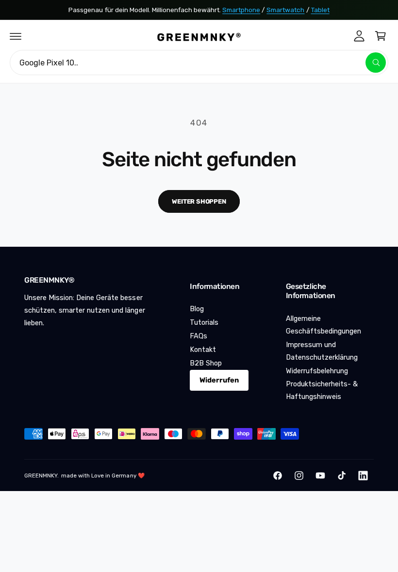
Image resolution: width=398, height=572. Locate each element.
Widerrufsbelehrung (317, 370)
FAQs (198, 336)
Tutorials (204, 322)
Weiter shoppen (199, 201)
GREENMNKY (40, 475)
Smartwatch (285, 10)
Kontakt (203, 349)
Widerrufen (219, 380)
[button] (15, 36)
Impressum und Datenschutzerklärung (322, 351)
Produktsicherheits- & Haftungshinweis (322, 390)
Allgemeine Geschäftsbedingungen (323, 324)
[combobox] (199, 62)
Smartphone (241, 10)
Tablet (320, 10)
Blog (197, 308)
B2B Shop (206, 363)
